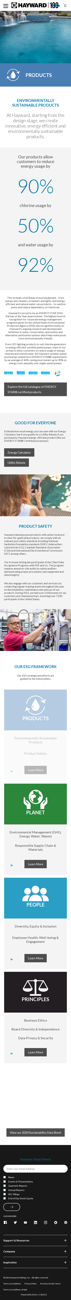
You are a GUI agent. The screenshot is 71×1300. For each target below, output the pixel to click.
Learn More (35, 864)
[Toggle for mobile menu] (5, 5)
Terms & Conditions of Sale (15, 1289)
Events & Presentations (20, 1181)
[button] (35, 1240)
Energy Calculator (19, 452)
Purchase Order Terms (50, 1283)
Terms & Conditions (12, 1283)
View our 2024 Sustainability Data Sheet (35, 1132)
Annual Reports (16, 1190)
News (11, 1177)
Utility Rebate (16, 462)
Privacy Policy (31, 1283)
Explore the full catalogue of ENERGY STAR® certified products (32, 389)
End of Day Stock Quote (20, 1198)
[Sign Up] (11, 1207)
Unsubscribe (10, 1216)
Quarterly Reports (17, 1185)
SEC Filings (13, 1194)
